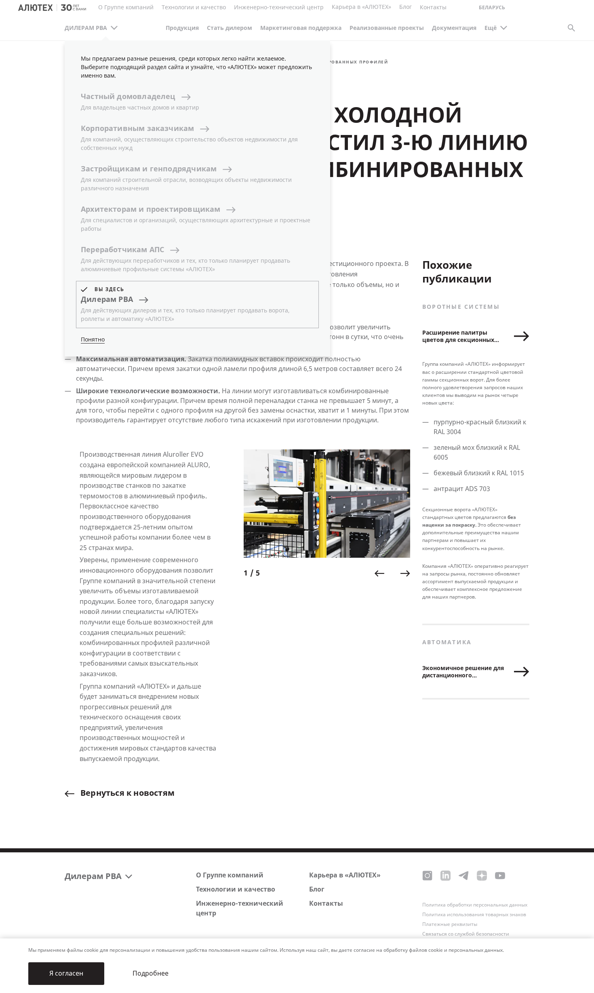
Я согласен (66, 973)
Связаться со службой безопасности (465, 934)
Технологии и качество (235, 889)
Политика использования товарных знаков (474, 914)
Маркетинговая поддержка (300, 28)
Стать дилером (229, 28)
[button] (379, 573)
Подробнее (151, 973)
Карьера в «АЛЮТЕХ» (361, 7)
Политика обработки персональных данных (474, 905)
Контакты (326, 903)
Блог (405, 7)
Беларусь (492, 8)
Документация (454, 28)
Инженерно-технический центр (239, 908)
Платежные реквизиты (449, 924)
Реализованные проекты (387, 28)
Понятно (93, 339)
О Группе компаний (229, 875)
